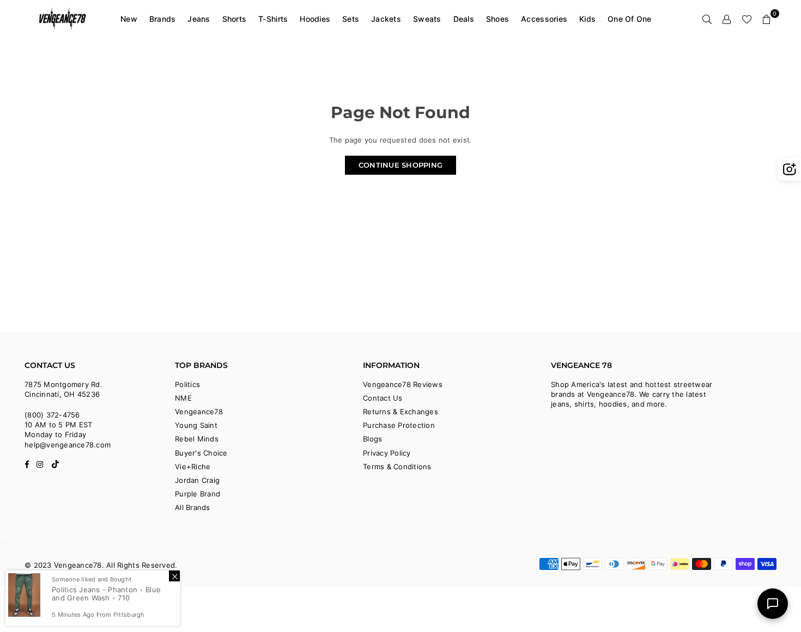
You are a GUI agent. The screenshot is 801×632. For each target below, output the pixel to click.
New (128, 18)
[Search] (707, 19)
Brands (162, 18)
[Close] (174, 575)
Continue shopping (400, 165)
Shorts (234, 18)
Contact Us (383, 398)
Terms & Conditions (397, 466)
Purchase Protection (399, 425)
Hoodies (315, 18)
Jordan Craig (197, 480)
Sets (350, 18)
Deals (463, 18)
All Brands (192, 507)
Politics (187, 384)
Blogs (372, 438)
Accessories (544, 18)
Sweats (427, 18)
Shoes (497, 18)
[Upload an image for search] (789, 169)
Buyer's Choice (201, 453)
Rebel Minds (197, 438)
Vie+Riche (192, 466)
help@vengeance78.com (68, 444)
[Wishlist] (747, 19)
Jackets (386, 18)
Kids (587, 18)
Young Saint (196, 425)
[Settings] (727, 19)
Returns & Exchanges (400, 411)
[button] (766, 19)
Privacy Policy (387, 453)
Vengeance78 (199, 411)
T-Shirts (273, 18)
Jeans (198, 18)
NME (183, 398)
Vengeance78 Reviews (402, 384)
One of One (630, 18)
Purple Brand (197, 493)
